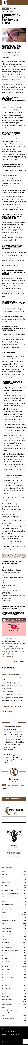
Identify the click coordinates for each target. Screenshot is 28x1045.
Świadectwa (5, 1034)
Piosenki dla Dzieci (5, 996)
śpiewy (4, 788)
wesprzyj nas (6, 644)
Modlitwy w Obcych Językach (7, 934)
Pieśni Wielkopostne (6, 991)
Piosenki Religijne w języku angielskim (10, 1010)
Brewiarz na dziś (7, 674)
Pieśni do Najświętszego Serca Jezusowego (10, 950)
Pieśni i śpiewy (5, 958)
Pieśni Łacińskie (5, 963)
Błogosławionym (7, 656)
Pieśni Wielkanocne (6, 988)
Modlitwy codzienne (6, 925)
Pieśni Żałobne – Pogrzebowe (8, 993)
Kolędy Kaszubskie (5, 898)
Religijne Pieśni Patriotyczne (7, 1012)
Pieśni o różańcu (5, 985)
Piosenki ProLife (5, 1007)
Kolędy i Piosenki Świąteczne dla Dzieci (9, 896)
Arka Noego (4, 871)
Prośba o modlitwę (14, 1034)
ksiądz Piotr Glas (5, 907)
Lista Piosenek (5, 1031)
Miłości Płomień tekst (9, 683)
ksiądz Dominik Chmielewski (7, 904)
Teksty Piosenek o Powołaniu (8, 1018)
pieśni (4, 651)
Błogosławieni (5, 874)
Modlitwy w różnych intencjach (8, 936)
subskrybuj (5, 649)
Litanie (3, 917)
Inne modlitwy (5, 879)
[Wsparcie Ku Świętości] (14, 844)
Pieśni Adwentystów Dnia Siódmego (9, 944)
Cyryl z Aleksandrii (8, 692)
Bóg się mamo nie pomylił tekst (12, 698)
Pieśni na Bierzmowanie (7, 969)
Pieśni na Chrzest (5, 974)
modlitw (10, 651)
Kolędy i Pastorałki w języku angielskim (10, 893)
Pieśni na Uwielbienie (6, 982)
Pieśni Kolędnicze (5, 961)
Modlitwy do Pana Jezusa (7, 928)
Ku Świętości (4, 912)
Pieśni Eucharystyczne (6, 955)
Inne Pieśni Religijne (6, 882)
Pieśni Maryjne (5, 966)
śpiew (22, 785)
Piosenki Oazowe (5, 1001)
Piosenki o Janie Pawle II (7, 999)
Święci (3, 1015)
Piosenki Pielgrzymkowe (8, 11)
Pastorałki (4, 939)
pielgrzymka (15, 785)
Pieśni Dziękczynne (5, 953)
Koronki (3, 901)
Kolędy (3, 887)
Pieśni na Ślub (5, 980)
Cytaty (3, 877)
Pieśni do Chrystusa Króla (7, 947)
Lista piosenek (13, 8)
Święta (20, 1031)
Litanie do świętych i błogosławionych (9, 920)
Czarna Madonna (7, 706)
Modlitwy (4, 923)
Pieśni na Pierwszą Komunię (7, 977)
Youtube (10, 646)
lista (9, 785)
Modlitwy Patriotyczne (6, 931)
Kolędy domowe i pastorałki (7, 890)
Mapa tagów (5, 1036)
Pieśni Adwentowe (5, 942)
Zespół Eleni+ (4, 1020)
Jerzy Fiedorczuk (5, 885)
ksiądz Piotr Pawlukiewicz (7, 909)
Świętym (11, 654)
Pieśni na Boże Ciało (6, 972)
